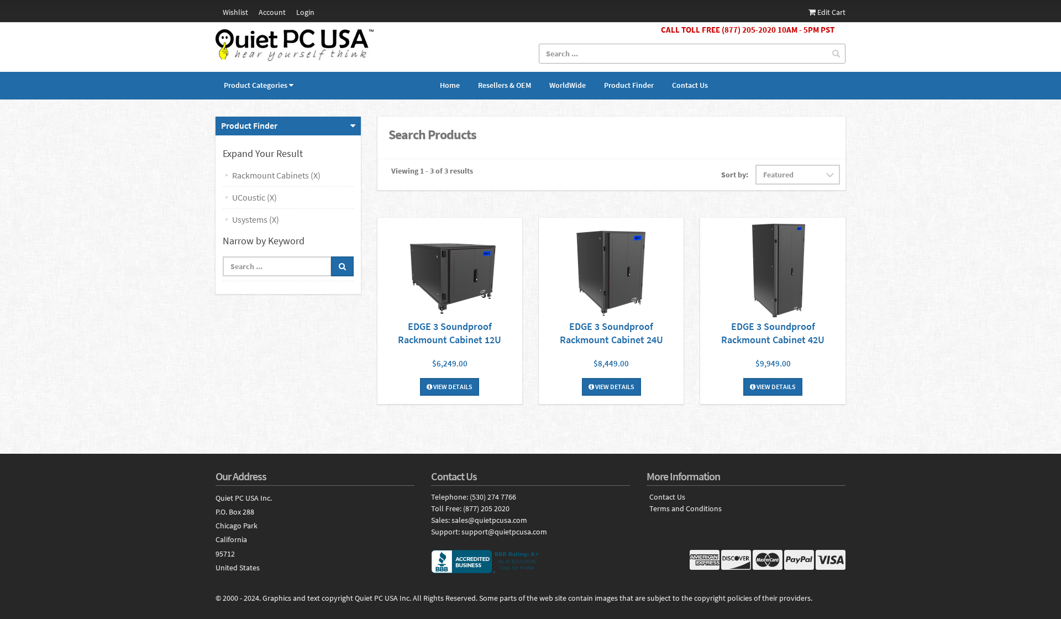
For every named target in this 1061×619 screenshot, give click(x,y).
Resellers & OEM (504, 85)
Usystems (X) (255, 219)
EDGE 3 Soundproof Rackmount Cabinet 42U (772, 333)
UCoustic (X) (254, 197)
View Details (452, 386)
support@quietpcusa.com (504, 532)
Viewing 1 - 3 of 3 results (432, 171)
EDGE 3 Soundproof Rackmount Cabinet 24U (611, 333)
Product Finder (629, 85)
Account (272, 12)
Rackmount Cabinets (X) (276, 175)
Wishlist (235, 12)
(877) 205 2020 (486, 508)
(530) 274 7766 (493, 497)
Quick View (450, 269)
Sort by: (734, 175)
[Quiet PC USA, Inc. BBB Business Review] (530, 561)
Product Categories (255, 85)
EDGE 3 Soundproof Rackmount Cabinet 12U (449, 333)
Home (450, 85)
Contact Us (690, 85)
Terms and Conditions (685, 509)
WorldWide (567, 85)
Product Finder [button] (249, 125)
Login (305, 12)
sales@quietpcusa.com (489, 520)
